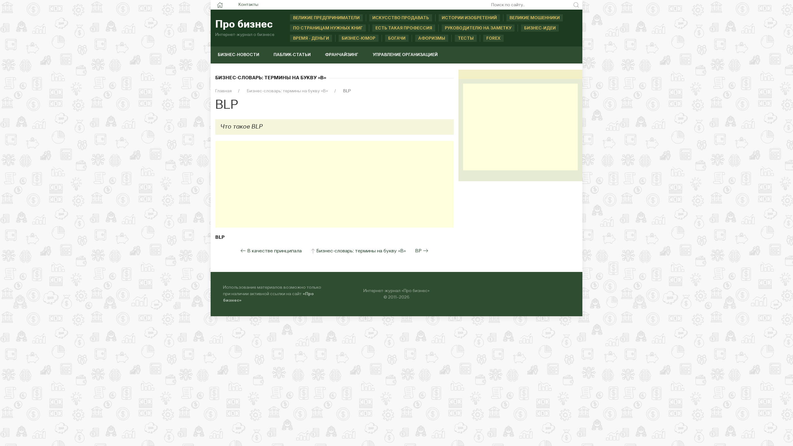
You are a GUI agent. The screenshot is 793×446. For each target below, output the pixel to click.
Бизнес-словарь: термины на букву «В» (361, 251)
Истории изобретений (469, 18)
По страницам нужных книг (328, 28)
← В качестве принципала (271, 251)
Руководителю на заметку (478, 28)
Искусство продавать (400, 18)
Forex (493, 38)
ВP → (421, 251)
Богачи (396, 38)
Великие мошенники (535, 18)
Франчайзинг (341, 55)
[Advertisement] (334, 184)
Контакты (248, 4)
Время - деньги (311, 38)
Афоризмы (431, 38)
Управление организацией (405, 55)
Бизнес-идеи (540, 28)
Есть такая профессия (403, 28)
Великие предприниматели (326, 18)
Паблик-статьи (292, 55)
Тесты (466, 38)
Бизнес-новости (238, 55)
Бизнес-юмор (358, 38)
